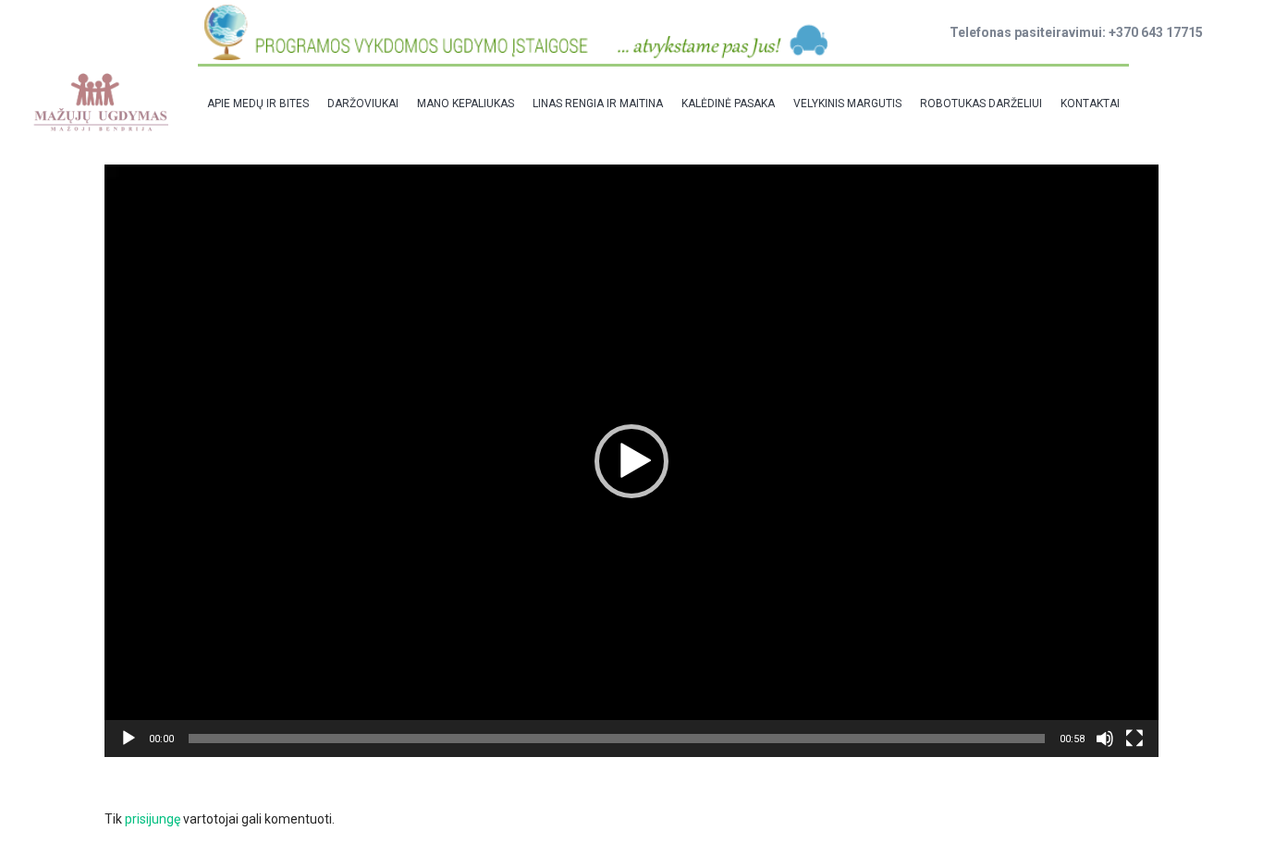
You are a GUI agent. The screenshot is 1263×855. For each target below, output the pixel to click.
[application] (631, 461)
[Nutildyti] (1105, 738)
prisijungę (152, 819)
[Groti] (128, 738)
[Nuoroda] (99, 101)
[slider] (617, 738)
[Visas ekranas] (1134, 738)
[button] (631, 461)
